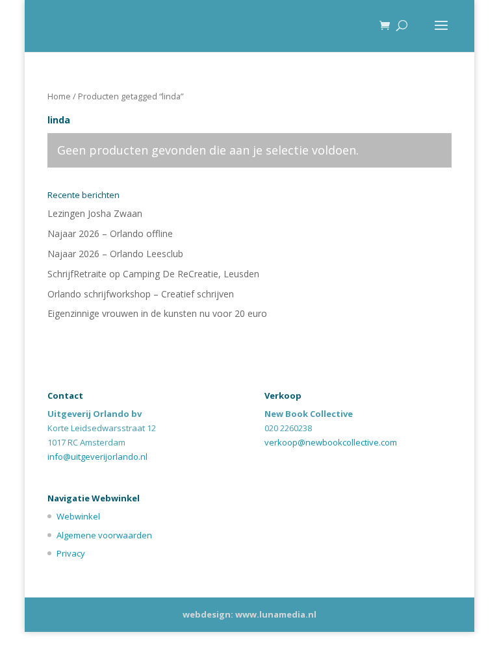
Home (59, 96)
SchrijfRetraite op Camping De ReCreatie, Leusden (153, 274)
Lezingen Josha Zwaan (94, 213)
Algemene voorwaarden (104, 535)
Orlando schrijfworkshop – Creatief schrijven (140, 294)
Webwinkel (78, 516)
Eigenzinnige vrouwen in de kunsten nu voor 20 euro (157, 313)
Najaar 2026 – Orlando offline (110, 233)
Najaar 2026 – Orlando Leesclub (115, 253)
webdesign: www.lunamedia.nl (249, 614)
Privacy (71, 553)
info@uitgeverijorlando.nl (97, 456)
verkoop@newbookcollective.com (330, 442)
